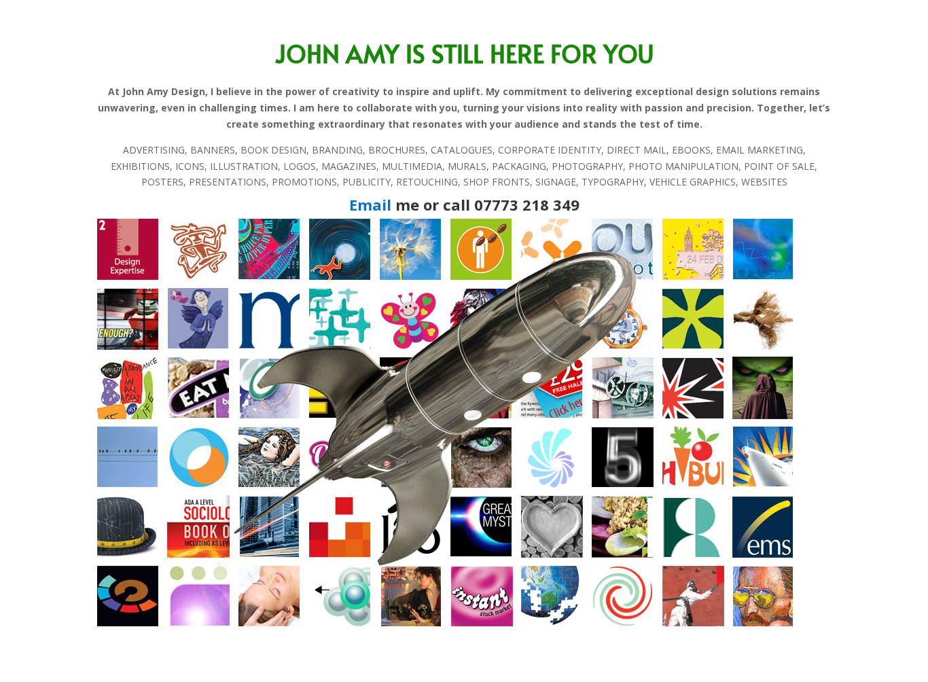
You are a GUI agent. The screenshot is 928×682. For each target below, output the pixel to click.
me (384, 204)
